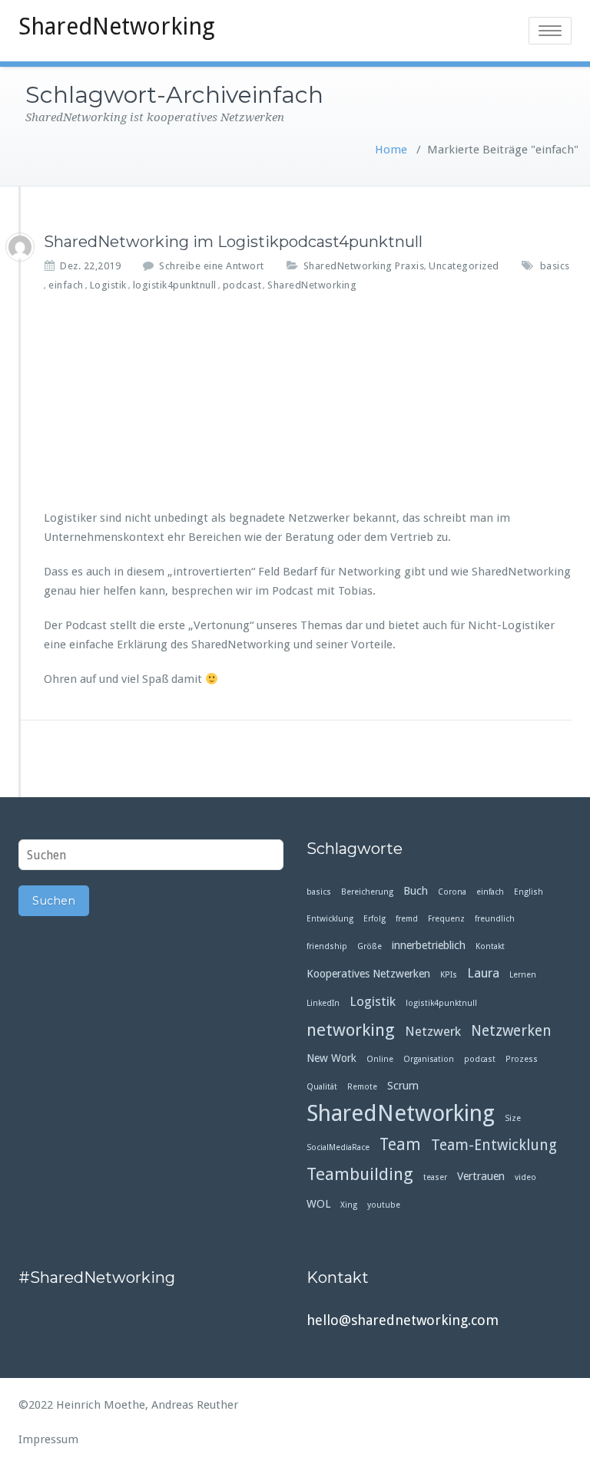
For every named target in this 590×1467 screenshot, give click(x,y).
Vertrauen (481, 1176)
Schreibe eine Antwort (211, 266)
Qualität (322, 1087)
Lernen (522, 975)
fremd (407, 919)
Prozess (521, 1059)
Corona (452, 892)
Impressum (48, 1439)
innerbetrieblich (429, 945)
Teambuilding (360, 1174)
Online (379, 1059)
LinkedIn (323, 1003)
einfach (66, 285)
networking (351, 1030)
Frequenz (446, 919)
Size (513, 1118)
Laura (483, 973)
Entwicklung (330, 919)
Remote (362, 1087)
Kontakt (490, 946)
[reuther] (20, 247)
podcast (242, 285)
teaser (435, 1177)
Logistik (108, 285)
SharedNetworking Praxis (364, 266)
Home (391, 150)
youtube (383, 1205)
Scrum (403, 1086)
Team (400, 1145)
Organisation (428, 1059)
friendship (327, 946)
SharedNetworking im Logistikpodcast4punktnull (233, 241)
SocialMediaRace (338, 1147)
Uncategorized (464, 266)
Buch (415, 891)
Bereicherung (367, 892)
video (525, 1177)
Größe (369, 946)
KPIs (448, 975)
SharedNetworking (116, 26)
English (528, 892)
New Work (331, 1058)
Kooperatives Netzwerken (368, 974)
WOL (318, 1204)
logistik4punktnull (175, 285)
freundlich (495, 919)
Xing (348, 1205)
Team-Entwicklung (494, 1145)
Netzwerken (511, 1031)
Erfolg (374, 919)
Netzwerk (433, 1031)
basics (555, 266)
